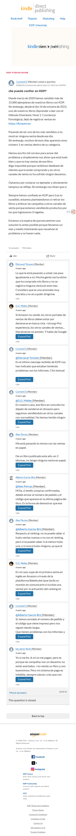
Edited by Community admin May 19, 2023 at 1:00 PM (41, 85)
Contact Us (38, 823)
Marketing (48, 18)
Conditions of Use (38, 819)
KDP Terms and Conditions (38, 806)
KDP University (38, 25)
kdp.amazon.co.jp (38, 828)
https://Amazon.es (19, 123)
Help (62, 18)
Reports (32, 18)
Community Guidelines (38, 814)
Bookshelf (16, 18)
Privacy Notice (38, 810)
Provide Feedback (38, 832)
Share (52, 256)
